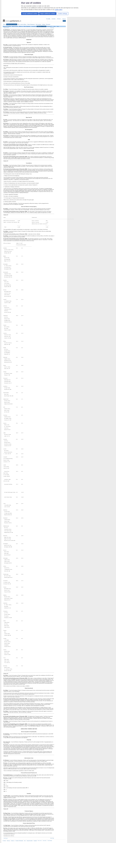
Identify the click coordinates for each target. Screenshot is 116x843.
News (54, 26)
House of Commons (7, 26)
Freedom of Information (19, 840)
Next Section (6, 838)
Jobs (25, 840)
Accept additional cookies (29, 13)
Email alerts (54, 18)
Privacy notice (40, 840)
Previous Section (6, 27)
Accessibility (48, 18)
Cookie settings (62, 13)
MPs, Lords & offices (22, 24)
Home (4, 24)
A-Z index (4, 840)
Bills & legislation (27, 26)
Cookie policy (44, 840)
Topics (58, 26)
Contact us (64, 18)
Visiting (43, 24)
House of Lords (15, 26)
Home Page (52, 27)
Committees (33, 26)
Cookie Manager (49, 840)
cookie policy (58, 9)
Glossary (8, 840)
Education (48, 24)
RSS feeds (59, 18)
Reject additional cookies (47, 13)
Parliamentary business (12, 24)
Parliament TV (49, 26)
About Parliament (31, 24)
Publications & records (41, 26)
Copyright (35, 840)
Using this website (30, 840)
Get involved (38, 24)
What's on (21, 26)
